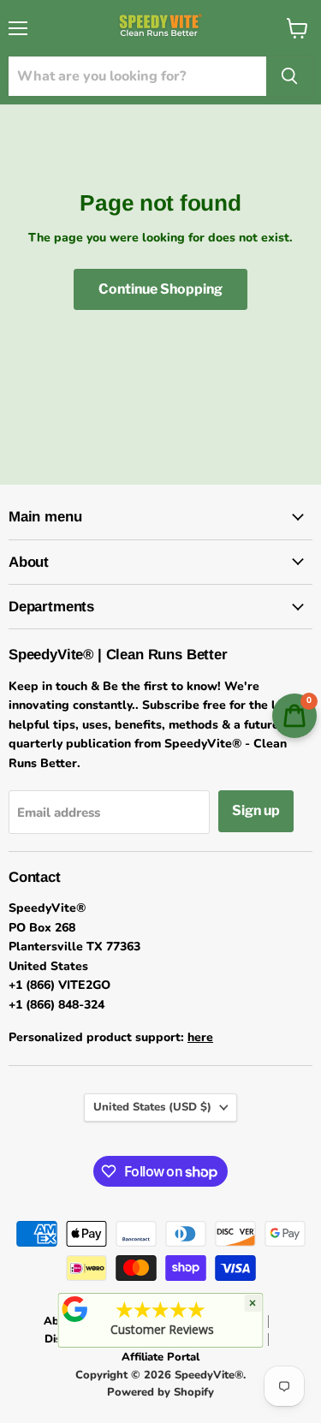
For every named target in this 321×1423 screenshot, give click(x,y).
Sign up (256, 810)
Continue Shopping (160, 289)
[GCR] (74, 1309)
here (200, 1037)
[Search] (289, 76)
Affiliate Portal (160, 1357)
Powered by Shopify (160, 1392)
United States (152, 1107)
